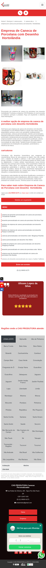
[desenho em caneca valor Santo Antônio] (11, 53)
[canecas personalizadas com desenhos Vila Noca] (11, 76)
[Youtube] (29, 552)
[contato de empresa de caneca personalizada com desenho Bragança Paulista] (34, 53)
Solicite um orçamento (23, 200)
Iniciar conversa (25, 547)
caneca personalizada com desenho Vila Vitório (17, 240)
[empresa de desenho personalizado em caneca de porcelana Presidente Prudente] (34, 76)
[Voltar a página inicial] (5, 4)
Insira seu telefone (25, 536)
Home (23, 512)
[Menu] (42, 4)
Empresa (23, 518)
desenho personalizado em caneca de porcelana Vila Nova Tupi (22, 220)
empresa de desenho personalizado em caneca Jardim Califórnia (23, 259)
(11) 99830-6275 (14, 193)
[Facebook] (21, 552)
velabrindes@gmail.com (24, 503)
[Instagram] (16, 552)
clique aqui (25, 193)
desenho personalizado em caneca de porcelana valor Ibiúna (22, 249)
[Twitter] (25, 552)
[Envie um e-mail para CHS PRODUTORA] (25, 13)
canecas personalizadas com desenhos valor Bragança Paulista (23, 236)
